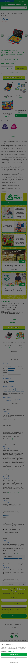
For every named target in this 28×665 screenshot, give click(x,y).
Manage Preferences (14, 662)
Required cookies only (14, 658)
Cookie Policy (12, 651)
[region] (14, 653)
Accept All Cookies (14, 654)
